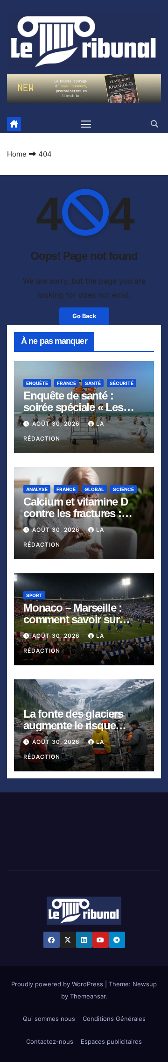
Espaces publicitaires (111, 1041)
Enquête (37, 383)
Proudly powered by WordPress (58, 984)
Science (123, 489)
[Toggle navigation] (86, 123)
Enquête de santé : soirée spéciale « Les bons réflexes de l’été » (78, 407)
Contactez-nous (49, 1041)
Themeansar (87, 996)
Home (17, 154)
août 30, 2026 (57, 423)
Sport (34, 595)
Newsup (145, 984)
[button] (154, 123)
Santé (93, 383)
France (66, 383)
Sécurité (121, 383)
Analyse (37, 489)
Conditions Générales (114, 1018)
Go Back (84, 316)
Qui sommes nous (49, 1018)
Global (94, 489)
